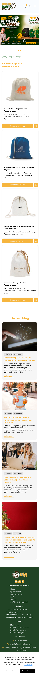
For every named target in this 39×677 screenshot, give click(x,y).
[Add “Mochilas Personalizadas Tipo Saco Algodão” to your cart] (36, 185)
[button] (30, 6)
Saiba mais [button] (28, 665)
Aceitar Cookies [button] (27, 671)
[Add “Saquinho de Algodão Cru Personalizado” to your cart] (36, 300)
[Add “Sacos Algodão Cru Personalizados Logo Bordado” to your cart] (36, 241)
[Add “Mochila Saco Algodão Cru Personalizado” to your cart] (36, 126)
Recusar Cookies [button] (12, 671)
